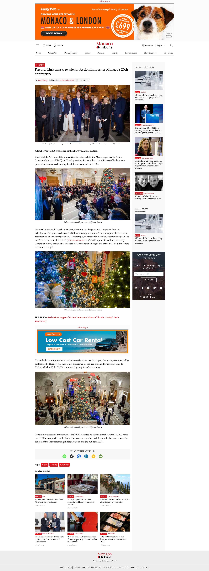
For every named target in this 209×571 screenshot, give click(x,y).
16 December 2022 (67, 80)
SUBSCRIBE (148, 280)
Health (143, 92)
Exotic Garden (113, 496)
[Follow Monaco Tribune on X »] (137, 288)
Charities (64, 464)
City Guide (168, 52)
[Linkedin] (86, 456)
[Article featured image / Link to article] (50, 484)
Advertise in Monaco (127, 567)
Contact (145, 567)
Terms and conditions (85, 567)
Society (115, 52)
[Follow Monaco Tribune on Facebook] (143, 288)
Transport (79, 496)
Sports (87, 52)
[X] (72, 456)
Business (100, 52)
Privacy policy (107, 567)
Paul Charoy (42, 80)
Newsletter (149, 45)
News (38, 52)
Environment (131, 52)
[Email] (101, 456)
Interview (139, 193)
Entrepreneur (147, 158)
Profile (138, 158)
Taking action (48, 533)
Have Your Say (150, 52)
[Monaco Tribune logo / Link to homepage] (104, 45)
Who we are (65, 567)
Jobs (43, 496)
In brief (40, 65)
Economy (111, 533)
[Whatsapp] (64, 456)
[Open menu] (37, 44)
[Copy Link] (93, 456)
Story (137, 92)
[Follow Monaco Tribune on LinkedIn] (155, 288)
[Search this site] (171, 45)
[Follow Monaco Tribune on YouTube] (161, 288)
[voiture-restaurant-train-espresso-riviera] (82, 484)
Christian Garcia (76, 240)
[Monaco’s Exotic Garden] (115, 484)
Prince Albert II (148, 125)
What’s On (52, 52)
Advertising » (82, 327)
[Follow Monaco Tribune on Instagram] (149, 288)
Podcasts (59, 45)
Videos (48, 45)
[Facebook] (79, 456)
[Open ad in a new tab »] (104, 21)
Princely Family (71, 52)
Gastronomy (149, 193)
